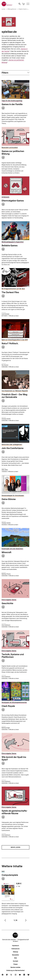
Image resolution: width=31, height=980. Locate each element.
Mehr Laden (15, 847)
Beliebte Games (9, 245)
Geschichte (7, 603)
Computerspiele (10, 875)
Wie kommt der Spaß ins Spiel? (14, 758)
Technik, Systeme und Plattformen (13, 655)
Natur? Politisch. (10, 343)
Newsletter (15, 955)
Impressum (15, 945)
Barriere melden (16, 967)
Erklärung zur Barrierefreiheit (15, 970)
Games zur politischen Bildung (13, 152)
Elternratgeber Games (13, 200)
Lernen (3, 9)
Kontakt (15, 961)
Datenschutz (15, 948)
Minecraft (6, 552)
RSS (15, 958)
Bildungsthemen (12, 9)
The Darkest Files (10, 292)
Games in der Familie (12, 104)
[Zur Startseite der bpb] (7, 6)
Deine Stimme (9, 499)
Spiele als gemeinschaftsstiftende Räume (14, 812)
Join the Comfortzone (12, 448)
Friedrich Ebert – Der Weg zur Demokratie (14, 395)
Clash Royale (8, 706)
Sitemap (15, 952)
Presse (15, 964)
